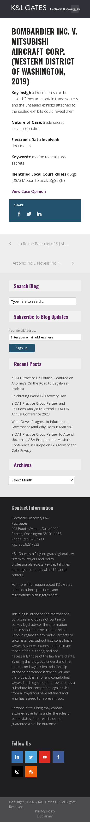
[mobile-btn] (75, 9)
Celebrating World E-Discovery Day (39, 396)
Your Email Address (22, 331)
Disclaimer (45, 816)
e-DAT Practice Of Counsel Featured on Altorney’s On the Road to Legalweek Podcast (42, 383)
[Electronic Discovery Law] (46, 6)
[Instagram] (17, 771)
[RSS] (31, 771)
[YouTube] (44, 757)
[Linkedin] (17, 757)
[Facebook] (58, 757)
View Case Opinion (29, 191)
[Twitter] (31, 757)
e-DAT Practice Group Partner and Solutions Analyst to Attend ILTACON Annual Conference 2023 (40, 408)
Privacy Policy (45, 811)
